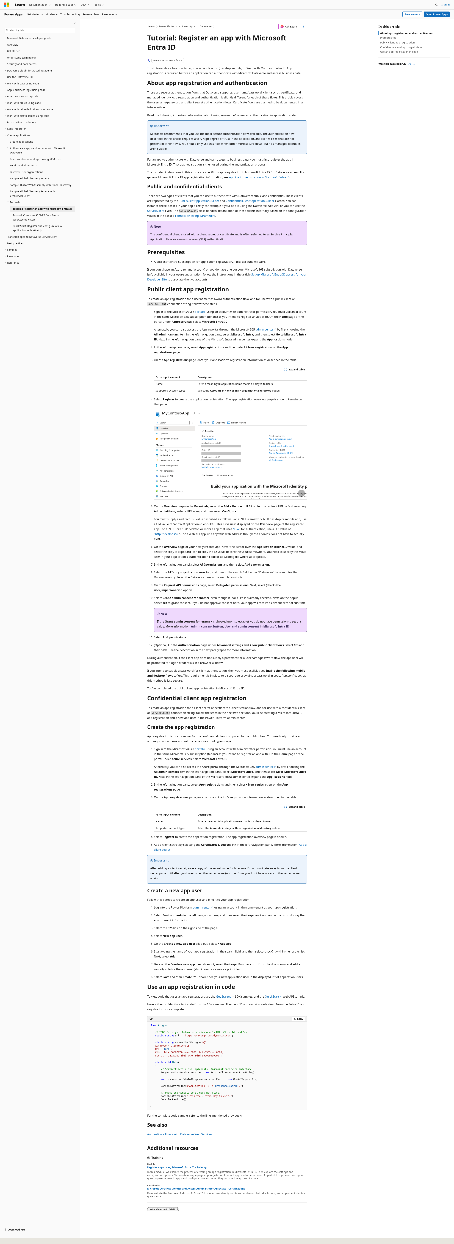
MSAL (236, 529)
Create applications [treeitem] (21, 141)
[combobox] (39, 30)
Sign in (445, 4)
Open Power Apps (437, 14)
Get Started (223, 996)
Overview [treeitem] (12, 44)
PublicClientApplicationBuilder (199, 201)
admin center (264, 329)
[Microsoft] (6, 4)
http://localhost (165, 534)
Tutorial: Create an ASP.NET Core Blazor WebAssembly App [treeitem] (36, 217)
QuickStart (272, 996)
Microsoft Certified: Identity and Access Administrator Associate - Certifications (196, 1188)
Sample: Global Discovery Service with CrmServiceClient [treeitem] (32, 193)
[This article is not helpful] (414, 64)
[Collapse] (75, 23)
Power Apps (188, 26)
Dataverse (206, 26)
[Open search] (436, 5)
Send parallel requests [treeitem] (23, 165)
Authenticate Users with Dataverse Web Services (179, 1134)
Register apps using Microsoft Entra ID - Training (177, 1167)
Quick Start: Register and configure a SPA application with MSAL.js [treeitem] (37, 228)
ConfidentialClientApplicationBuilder (250, 201)
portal (199, 312)
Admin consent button (207, 626)
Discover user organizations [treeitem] (26, 172)
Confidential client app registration (401, 47)
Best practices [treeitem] (15, 243)
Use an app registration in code (399, 51)
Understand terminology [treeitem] (21, 57)
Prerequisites (388, 37)
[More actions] (304, 26)
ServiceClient (155, 211)
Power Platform (168, 26)
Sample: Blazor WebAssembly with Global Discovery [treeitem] (40, 185)
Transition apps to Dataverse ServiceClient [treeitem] (32, 236)
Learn (151, 26)
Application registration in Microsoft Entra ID (259, 177)
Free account (412, 14)
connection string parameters (195, 216)
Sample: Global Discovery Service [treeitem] (29, 178)
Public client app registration (397, 42)
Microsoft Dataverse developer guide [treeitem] (29, 38)
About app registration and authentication (406, 33)
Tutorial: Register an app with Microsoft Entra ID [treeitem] (42, 208)
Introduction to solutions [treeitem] (22, 122)
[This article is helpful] (410, 64)
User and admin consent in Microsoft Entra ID (257, 626)
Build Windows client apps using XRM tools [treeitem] (35, 159)
